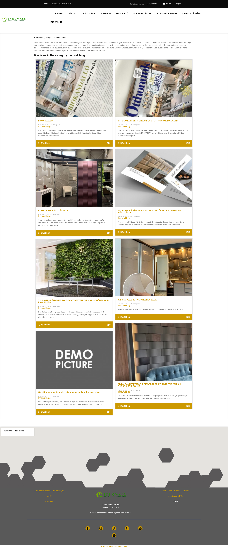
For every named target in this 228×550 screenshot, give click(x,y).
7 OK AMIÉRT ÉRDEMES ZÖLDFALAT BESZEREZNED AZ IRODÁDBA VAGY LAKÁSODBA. (73, 301)
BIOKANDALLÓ (45, 121)
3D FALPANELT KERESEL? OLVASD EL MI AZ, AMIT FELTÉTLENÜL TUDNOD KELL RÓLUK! (150, 385)
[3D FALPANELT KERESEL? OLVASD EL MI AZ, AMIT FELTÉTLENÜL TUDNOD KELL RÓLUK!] (153, 352)
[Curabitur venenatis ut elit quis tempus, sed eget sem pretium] (74, 360)
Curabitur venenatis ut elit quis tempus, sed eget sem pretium (69, 392)
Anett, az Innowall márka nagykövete (175, 491)
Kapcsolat (49, 501)
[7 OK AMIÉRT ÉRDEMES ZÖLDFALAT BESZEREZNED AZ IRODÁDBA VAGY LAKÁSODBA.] (74, 268)
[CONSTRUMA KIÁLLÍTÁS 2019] (74, 178)
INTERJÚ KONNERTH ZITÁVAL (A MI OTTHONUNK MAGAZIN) (148, 121)
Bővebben (44, 143)
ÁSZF (49, 496)
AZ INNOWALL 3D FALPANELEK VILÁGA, (137, 300)
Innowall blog (44, 127)
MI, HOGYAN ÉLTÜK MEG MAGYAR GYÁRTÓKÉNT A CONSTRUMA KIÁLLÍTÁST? (149, 211)
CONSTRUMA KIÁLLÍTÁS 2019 (53, 210)
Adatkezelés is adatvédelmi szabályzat (49, 491)
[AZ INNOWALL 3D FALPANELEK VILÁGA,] (153, 267)
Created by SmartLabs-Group (114, 546)
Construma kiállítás (175, 496)
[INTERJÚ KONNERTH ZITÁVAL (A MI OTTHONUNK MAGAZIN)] (153, 88)
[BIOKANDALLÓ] (74, 88)
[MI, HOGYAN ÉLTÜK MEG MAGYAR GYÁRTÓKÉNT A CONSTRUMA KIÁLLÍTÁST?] (153, 178)
